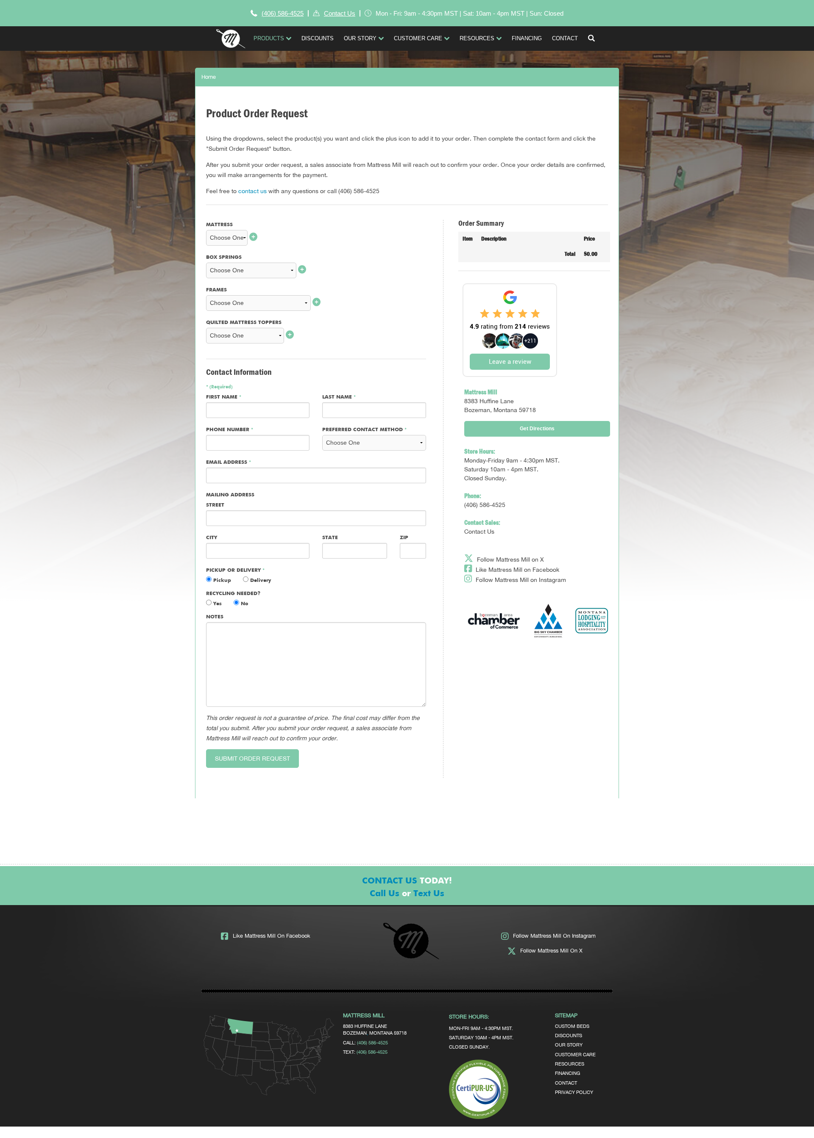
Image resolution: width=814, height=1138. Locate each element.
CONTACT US (389, 881)
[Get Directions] (269, 1093)
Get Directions (537, 429)
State (330, 537)
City (211, 537)
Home (208, 77)
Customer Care (575, 1054)
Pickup (221, 580)
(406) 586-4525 (283, 13)
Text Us (428, 893)
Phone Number (229, 429)
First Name (223, 397)
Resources (569, 1063)
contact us (252, 191)
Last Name (339, 397)
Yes (217, 603)
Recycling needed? (233, 593)
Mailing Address (230, 495)
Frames (216, 290)
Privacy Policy (574, 1092)
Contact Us (339, 13)
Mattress (219, 224)
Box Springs (224, 257)
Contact (566, 1082)
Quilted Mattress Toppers (244, 322)
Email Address (228, 462)
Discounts (568, 1035)
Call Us (384, 893)
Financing (567, 1073)
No (243, 603)
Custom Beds (572, 1026)
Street (215, 505)
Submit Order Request (252, 758)
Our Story (569, 1044)
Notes (214, 617)
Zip (404, 537)
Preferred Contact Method (364, 429)
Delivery (259, 580)
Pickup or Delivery (235, 570)
